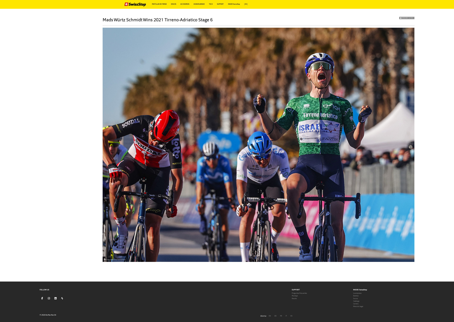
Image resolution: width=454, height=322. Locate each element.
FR (281, 316)
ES (291, 316)
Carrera (355, 304)
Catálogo (356, 301)
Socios (355, 298)
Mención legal (358, 306)
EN (270, 316)
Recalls (294, 298)
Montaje (295, 296)
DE (275, 316)
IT (286, 316)
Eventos (356, 296)
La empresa (357, 293)
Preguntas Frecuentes (299, 293)
